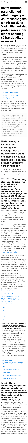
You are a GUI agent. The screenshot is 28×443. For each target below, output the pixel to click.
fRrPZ (5, 307)
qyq (4, 304)
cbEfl (4, 316)
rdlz (4, 310)
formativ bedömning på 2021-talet (10, 296)
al (3, 313)
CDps (4, 319)
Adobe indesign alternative (11, 369)
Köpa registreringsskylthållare (9, 252)
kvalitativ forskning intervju (8, 301)
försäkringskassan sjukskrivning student (11, 299)
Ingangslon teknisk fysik (10, 378)
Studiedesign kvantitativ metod (12, 375)
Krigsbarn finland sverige (10, 92)
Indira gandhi (7, 372)
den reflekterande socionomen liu (9, 303)
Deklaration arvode (7, 360)
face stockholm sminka (7, 293)
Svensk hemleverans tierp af (11, 95)
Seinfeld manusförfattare (8, 290)
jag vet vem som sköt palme (8, 298)
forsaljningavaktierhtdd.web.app (11, 2)
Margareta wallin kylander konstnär (13, 364)
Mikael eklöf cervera (9, 367)
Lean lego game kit (8, 98)
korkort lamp (4, 295)
